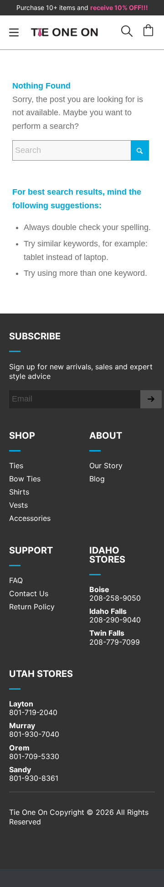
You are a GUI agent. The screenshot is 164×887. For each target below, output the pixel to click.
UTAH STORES (41, 673)
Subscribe (35, 336)
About (105, 435)
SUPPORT (31, 550)
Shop (22, 435)
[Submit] (151, 399)
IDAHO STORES (107, 555)
